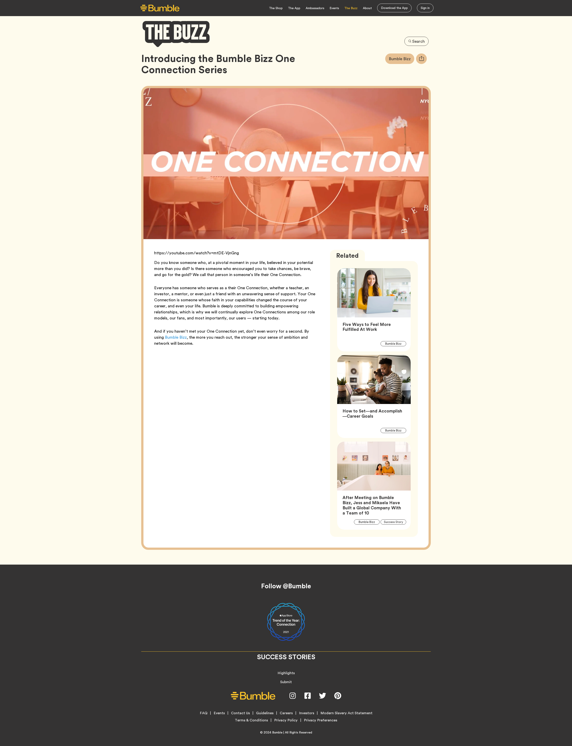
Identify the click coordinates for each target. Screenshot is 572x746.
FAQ (203, 713)
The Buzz (351, 8)
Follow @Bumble (286, 586)
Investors (306, 713)
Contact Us (240, 713)
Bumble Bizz (401, 58)
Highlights (286, 673)
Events (334, 8)
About (367, 8)
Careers (286, 713)
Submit (286, 681)
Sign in (425, 8)
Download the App (394, 8)
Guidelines (264, 713)
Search (418, 41)
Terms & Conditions (251, 720)
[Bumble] (160, 8)
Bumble (277, 732)
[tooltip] (421, 58)
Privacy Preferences (320, 720)
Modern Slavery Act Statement (346, 713)
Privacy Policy (286, 720)
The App (294, 8)
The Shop (276, 8)
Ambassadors (315, 8)
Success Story (395, 522)
